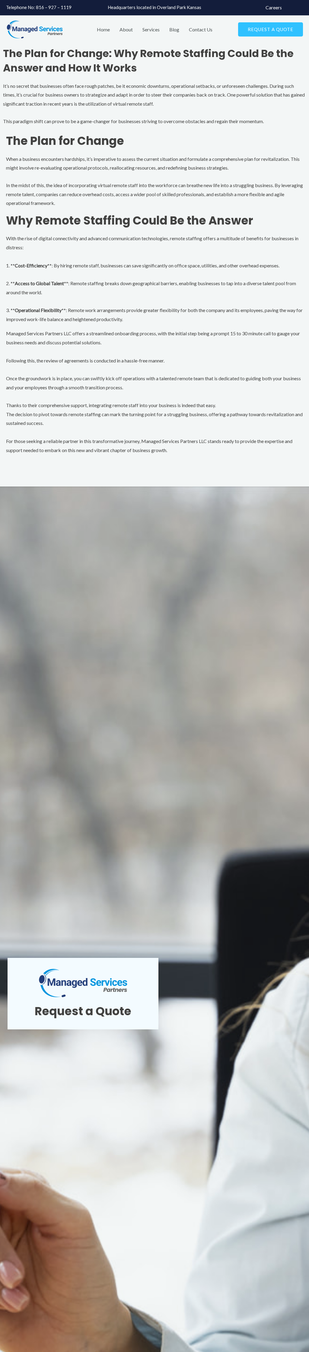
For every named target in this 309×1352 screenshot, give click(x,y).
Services (151, 29)
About (126, 29)
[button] (270, 29)
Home (103, 29)
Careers (274, 7)
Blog (174, 29)
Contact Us (200, 29)
